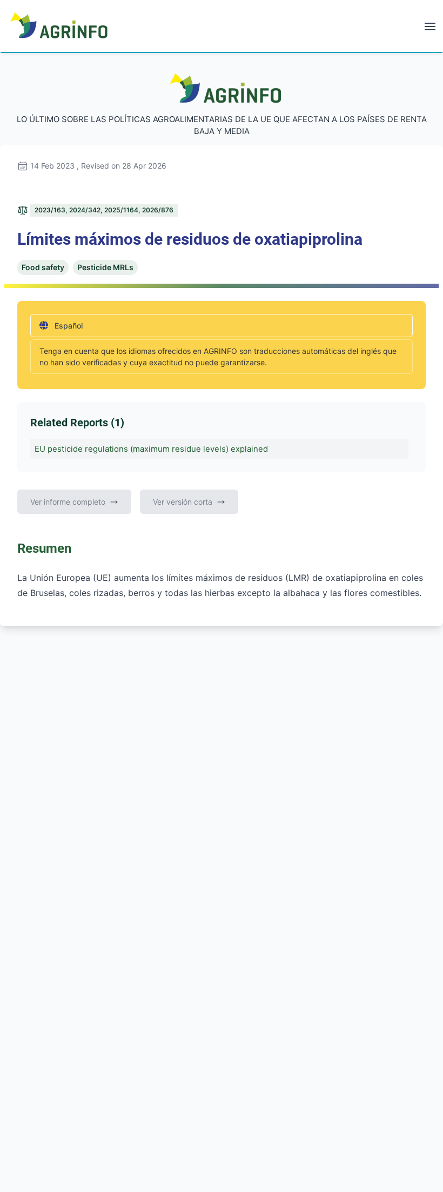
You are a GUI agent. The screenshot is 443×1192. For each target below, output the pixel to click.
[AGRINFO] (59, 25)
